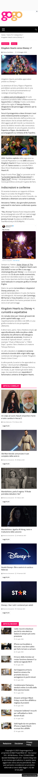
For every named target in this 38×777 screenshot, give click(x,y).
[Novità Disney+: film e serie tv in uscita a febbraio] (19, 554)
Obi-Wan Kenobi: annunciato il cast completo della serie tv (15, 455)
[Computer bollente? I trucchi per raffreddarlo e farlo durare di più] (6, 713)
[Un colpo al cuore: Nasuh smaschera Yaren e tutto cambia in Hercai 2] (19, 401)
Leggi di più (6, 426)
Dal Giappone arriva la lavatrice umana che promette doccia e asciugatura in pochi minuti (25, 673)
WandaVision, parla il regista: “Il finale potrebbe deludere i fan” (16, 492)
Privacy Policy (29, 743)
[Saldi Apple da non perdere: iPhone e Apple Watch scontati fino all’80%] (6, 725)
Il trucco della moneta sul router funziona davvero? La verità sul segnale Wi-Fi (25, 659)
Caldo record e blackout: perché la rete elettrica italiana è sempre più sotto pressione (24, 632)
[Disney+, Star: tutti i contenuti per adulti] (19, 591)
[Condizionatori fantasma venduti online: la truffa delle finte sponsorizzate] (6, 687)
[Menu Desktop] (3, 29)
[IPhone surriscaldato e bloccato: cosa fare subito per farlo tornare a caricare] (6, 646)
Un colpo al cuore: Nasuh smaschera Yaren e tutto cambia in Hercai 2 (18, 417)
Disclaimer (19, 743)
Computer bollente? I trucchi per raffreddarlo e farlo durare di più (25, 713)
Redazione (7, 743)
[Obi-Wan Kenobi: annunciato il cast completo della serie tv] (19, 440)
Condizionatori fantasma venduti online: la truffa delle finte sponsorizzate (25, 687)
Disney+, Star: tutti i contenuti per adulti (17, 605)
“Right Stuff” (6, 179)
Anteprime (5, 44)
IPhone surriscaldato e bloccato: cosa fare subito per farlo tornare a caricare (25, 646)
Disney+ (14, 44)
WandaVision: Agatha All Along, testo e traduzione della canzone (16, 530)
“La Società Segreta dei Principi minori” (16, 177)
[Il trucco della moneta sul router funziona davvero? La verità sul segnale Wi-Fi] (6, 659)
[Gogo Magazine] (11, 18)
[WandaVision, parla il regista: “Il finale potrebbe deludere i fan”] (19, 478)
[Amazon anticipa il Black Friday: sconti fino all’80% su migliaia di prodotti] (6, 700)
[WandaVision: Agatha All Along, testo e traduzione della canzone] (19, 516)
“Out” (19, 174)
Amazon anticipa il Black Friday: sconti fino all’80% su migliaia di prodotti (25, 700)
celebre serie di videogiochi (14, 97)
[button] (36, 29)
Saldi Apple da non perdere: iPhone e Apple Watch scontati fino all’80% (25, 726)
